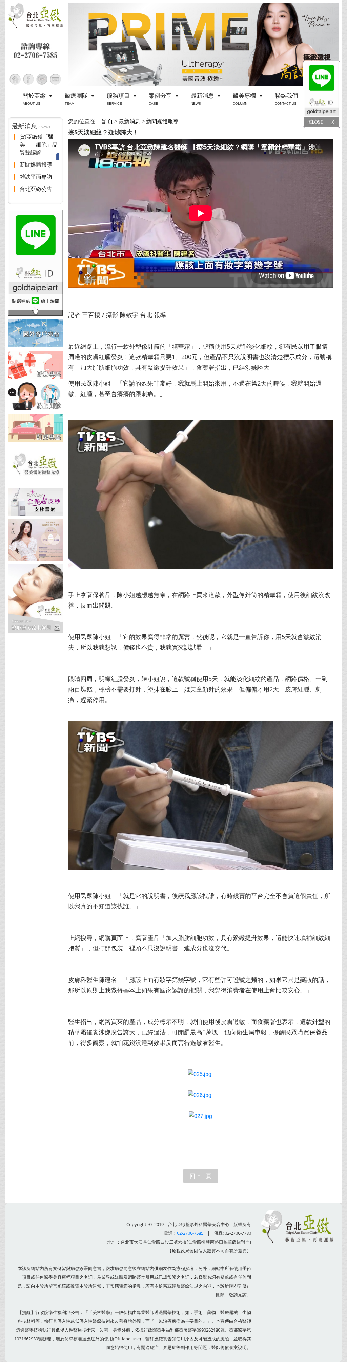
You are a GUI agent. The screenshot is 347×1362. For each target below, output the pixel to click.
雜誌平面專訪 (36, 176)
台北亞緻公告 (36, 189)
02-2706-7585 (190, 1233)
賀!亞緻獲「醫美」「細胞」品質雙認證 (39, 144)
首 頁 (107, 121)
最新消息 (129, 121)
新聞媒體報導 (36, 164)
